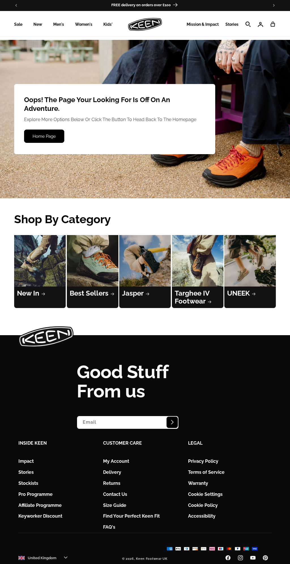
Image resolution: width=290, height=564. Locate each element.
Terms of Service (206, 472)
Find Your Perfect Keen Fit (131, 516)
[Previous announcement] (16, 5)
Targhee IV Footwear (192, 297)
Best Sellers (89, 293)
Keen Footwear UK (151, 559)
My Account (116, 461)
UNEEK (238, 293)
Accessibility (202, 516)
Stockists (28, 483)
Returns (111, 483)
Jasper (133, 293)
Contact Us (115, 494)
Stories (26, 472)
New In (28, 293)
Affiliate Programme (40, 505)
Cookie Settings (205, 494)
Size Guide (114, 505)
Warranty (198, 483)
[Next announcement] (274, 5)
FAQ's (109, 527)
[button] (20, 24)
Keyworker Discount (40, 516)
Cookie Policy (203, 505)
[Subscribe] (172, 422)
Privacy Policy (203, 461)
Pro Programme (35, 494)
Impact (26, 461)
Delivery (112, 472)
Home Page (44, 136)
